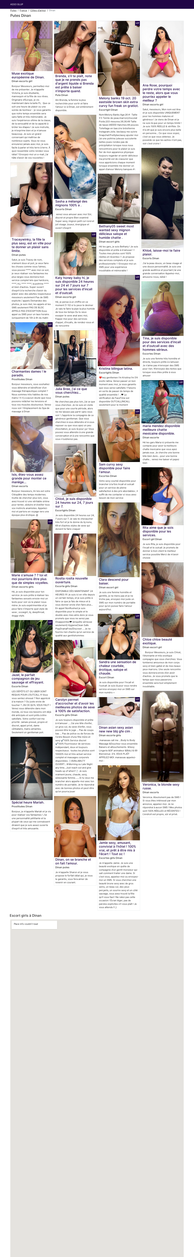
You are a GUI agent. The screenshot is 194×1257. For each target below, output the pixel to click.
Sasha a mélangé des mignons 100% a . (71, 203)
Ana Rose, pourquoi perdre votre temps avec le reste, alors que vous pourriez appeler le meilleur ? (161, 92)
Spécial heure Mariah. (28, 802)
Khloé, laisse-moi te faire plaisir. (161, 252)
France (23, 10)
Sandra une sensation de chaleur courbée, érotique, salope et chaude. (117, 667)
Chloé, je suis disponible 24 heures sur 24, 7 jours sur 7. (74, 502)
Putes (13, 10)
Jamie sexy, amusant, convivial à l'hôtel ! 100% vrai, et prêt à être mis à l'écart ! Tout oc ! (117, 848)
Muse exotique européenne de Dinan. (28, 75)
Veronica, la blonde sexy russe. (161, 786)
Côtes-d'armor (38, 10)
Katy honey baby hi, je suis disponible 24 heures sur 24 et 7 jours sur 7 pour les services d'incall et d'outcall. (74, 285)
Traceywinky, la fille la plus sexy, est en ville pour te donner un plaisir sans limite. (31, 245)
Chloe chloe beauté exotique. (157, 641)
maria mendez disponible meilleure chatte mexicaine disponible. (161, 429)
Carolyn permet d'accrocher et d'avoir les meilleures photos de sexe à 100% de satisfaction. (75, 705)
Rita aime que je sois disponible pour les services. (158, 531)
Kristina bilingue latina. (116, 368)
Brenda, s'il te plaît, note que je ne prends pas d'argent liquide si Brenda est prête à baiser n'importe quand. (74, 83)
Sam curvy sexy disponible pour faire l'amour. (114, 468)
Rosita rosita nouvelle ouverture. (71, 580)
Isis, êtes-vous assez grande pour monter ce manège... (29, 478)
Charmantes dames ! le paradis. (29, 373)
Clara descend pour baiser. (114, 581)
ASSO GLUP (16, 4)
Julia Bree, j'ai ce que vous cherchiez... (71, 391)
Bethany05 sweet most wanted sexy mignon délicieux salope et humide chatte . (116, 231)
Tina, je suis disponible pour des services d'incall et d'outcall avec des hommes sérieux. (162, 343)
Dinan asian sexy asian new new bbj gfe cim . (116, 729)
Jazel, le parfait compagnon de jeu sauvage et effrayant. (28, 678)
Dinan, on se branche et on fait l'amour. (73, 861)
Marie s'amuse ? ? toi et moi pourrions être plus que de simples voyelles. (30, 579)
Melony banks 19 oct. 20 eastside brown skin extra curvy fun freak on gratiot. (119, 102)
